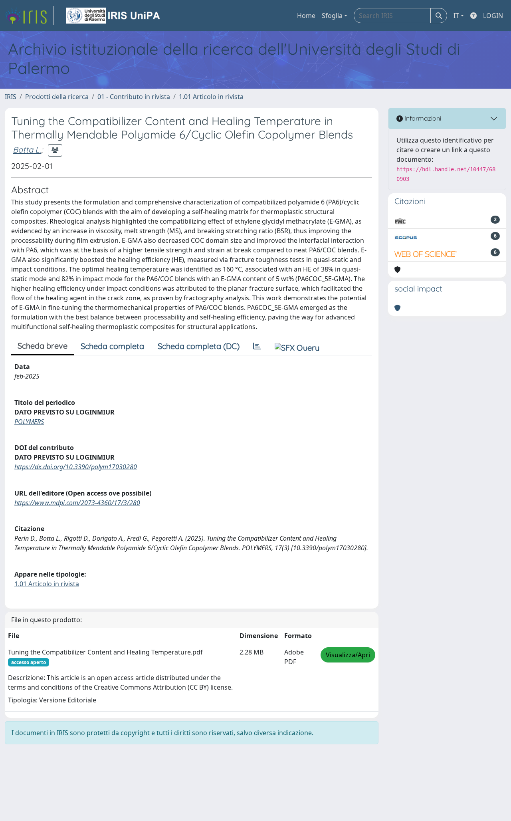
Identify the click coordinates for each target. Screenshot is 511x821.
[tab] (257, 346)
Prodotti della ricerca (57, 96)
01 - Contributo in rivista (133, 96)
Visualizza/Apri (348, 654)
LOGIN (493, 15)
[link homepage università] (114, 15)
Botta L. (27, 150)
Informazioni (422, 118)
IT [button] (456, 15)
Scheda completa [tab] (112, 346)
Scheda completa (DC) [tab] (199, 346)
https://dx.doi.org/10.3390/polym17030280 (75, 466)
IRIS (10, 96)
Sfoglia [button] (332, 15)
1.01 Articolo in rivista (211, 96)
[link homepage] (29, 15)
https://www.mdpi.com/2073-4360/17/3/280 (77, 502)
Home (306, 15)
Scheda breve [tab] (42, 346)
